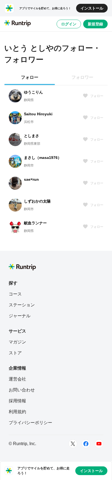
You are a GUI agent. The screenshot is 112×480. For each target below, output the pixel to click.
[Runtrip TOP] (17, 23)
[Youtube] (99, 443)
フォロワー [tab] (82, 77)
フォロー (96, 96)
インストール (91, 8)
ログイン (68, 24)
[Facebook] (86, 443)
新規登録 (95, 24)
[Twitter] (73, 443)
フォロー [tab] (29, 77)
